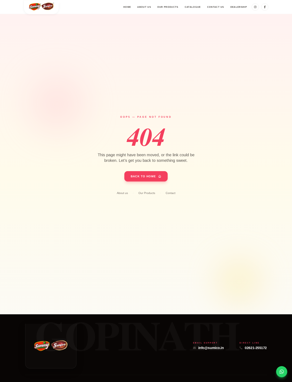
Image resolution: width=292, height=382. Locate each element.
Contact (170, 193)
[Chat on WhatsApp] (281, 371)
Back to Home (143, 176)
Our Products (167, 7)
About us (144, 7)
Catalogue (193, 7)
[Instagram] (255, 7)
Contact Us (215, 7)
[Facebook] (264, 7)
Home (127, 7)
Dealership (238, 7)
